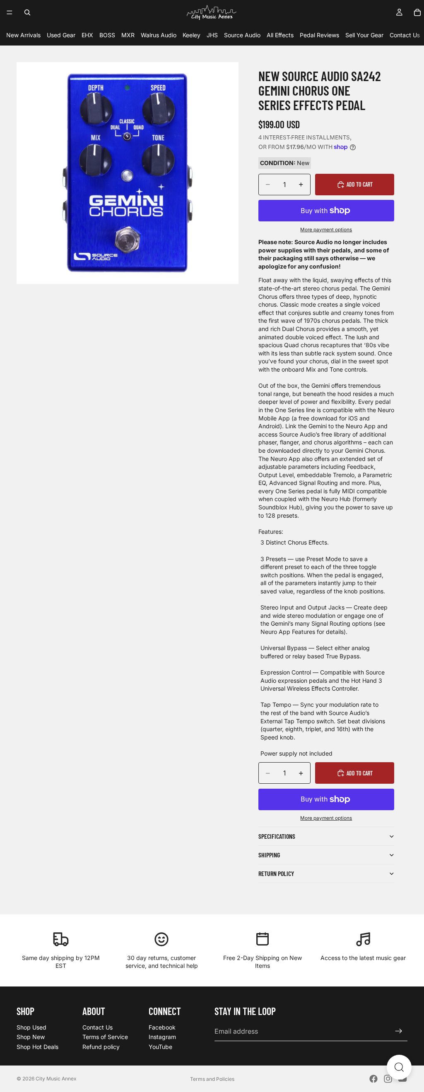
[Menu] (9, 12)
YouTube (160, 1046)
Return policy (276, 873)
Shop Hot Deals (37, 1046)
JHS (212, 34)
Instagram (162, 1036)
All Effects (280, 34)
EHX (87, 34)
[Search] (27, 12)
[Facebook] (373, 1079)
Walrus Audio (158, 34)
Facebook (162, 1027)
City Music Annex (56, 1078)
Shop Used (31, 1027)
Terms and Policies (212, 1079)
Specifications (276, 836)
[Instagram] (388, 1079)
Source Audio (242, 34)
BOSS (107, 34)
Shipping (269, 855)
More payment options (326, 230)
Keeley (191, 34)
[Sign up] (398, 1031)
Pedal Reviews (319, 34)
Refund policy (101, 1046)
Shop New (31, 1036)
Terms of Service (105, 1036)
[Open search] (399, 1067)
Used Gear (61, 34)
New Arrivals (23, 34)
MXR (128, 34)
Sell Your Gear (364, 34)
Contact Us (405, 34)
